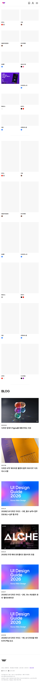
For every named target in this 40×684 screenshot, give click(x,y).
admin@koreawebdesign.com (8, 676)
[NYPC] (30, 99)
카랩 (2, 127)
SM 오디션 (23, 64)
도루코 (2, 376)
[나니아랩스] (30, 359)
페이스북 (5, 670)
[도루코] (10, 359)
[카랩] (10, 120)
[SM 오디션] (30, 57)
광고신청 (32, 667)
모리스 (2, 22)
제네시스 (3, 106)
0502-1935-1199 (17, 679)
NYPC (22, 106)
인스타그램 (11, 670)
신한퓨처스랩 (24, 127)
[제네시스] (10, 99)
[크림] (30, 15)
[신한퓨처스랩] (30, 120)
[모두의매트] (30, 36)
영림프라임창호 (5, 43)
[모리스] (10, 15)
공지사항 (21, 667)
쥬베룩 (2, 64)
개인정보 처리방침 (14, 667)
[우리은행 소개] (30, 78)
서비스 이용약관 (5, 667)
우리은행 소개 (24, 85)
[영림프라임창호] (10, 36)
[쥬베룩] (10, 57)
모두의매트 (23, 43)
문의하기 (27, 667)
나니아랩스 (23, 376)
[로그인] (33, 4)
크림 (22, 22)
